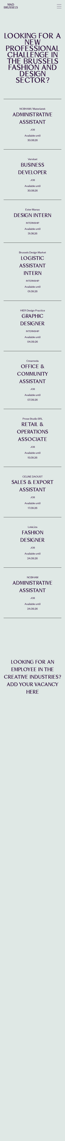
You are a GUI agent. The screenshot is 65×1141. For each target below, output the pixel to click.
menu (59, 6)
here (32, 692)
